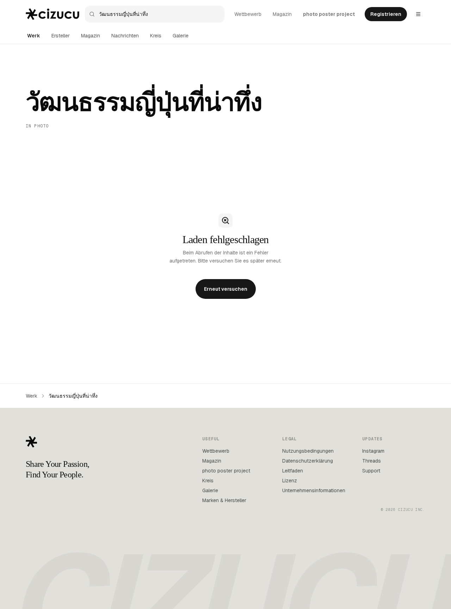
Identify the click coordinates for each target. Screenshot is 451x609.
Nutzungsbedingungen (308, 451)
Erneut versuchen (225, 289)
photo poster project (329, 14)
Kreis (155, 35)
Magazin (282, 14)
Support (371, 471)
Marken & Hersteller (224, 500)
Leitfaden (292, 471)
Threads (371, 461)
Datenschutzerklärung (307, 461)
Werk (33, 35)
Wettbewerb (247, 14)
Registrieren (385, 14)
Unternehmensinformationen (313, 490)
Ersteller (60, 35)
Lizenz (289, 480)
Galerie (181, 35)
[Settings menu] (418, 14)
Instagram (373, 451)
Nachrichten (125, 35)
